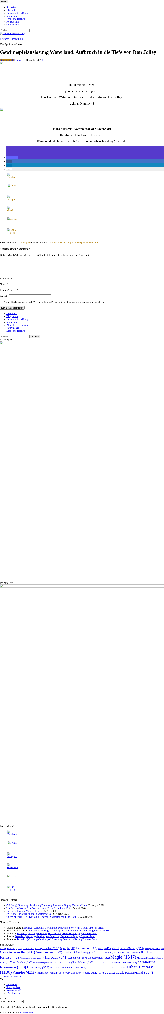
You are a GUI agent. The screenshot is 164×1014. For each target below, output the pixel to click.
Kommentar (7, 278)
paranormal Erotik (102, 963)
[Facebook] (12, 177)
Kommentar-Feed (15, 990)
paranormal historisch (124, 962)
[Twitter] (12, 185)
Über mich (11, 10)
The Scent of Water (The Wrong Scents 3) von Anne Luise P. (37, 908)
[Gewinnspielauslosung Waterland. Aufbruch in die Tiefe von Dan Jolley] (58, 78)
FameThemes (27, 1012)
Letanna (18, 60)
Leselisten (77, 957)
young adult (93, 972)
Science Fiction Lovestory (100, 968)
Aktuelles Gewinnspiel (17, 325)
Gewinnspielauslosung (59, 242)
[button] (12, 157)
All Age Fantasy (11, 948)
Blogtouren (12, 316)
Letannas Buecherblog (11, 39)
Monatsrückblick (146, 958)
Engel (114, 948)
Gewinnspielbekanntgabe (85, 242)
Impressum (11, 16)
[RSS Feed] (12, 232)
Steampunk (120, 968)
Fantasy (136, 948)
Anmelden (11, 984)
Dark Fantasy (32, 948)
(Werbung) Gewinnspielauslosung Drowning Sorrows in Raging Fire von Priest (46, 905)
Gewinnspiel (12, 24)
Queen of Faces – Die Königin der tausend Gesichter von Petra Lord (41, 916)
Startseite (11, 7)
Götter (124, 952)
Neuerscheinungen (42, 963)
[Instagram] (12, 199)
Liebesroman (99, 957)
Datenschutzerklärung (17, 13)
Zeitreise (20, 976)
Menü (3, 1)
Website (4, 296)
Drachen (50, 948)
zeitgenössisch (7, 976)
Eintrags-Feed (13, 987)
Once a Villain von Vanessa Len (22, 911)
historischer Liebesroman (32, 958)
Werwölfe (73, 972)
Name (4, 284)
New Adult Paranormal (61, 963)
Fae (124, 948)
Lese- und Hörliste (15, 18)
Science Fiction (74, 967)
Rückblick (55, 968)
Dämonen (86, 948)
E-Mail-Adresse (9, 290)
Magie (123, 957)
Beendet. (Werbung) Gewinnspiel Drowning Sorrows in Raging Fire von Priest (63, 927)
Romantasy (38, 967)
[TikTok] (12, 218)
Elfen (102, 948)
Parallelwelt (82, 962)
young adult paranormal (128, 972)
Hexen (138, 952)
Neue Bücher (21, 962)
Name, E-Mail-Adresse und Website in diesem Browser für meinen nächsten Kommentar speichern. (54, 302)
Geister (158, 948)
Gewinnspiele (7, 60)
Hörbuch (56, 957)
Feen (149, 948)
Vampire (23, 972)
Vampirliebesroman (49, 972)
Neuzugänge (12, 21)
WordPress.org (13, 993)
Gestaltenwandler (17, 952)
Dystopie (67, 948)
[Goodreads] (12, 210)
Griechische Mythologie (107, 953)
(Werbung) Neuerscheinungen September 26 (28, 914)
